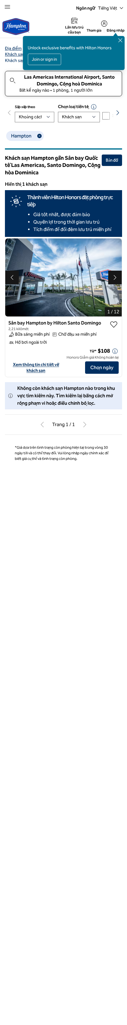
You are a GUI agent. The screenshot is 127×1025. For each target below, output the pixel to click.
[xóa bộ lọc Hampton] (39, 136)
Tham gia (94, 30)
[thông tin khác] (115, 351)
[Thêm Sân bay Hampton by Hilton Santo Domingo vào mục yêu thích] (114, 324)
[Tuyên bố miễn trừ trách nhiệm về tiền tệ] (93, 107)
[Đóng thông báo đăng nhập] (120, 40)
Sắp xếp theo (25, 107)
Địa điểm (13, 48)
